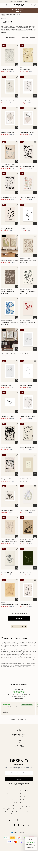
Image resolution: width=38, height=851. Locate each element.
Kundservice (23, 794)
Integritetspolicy (25, 806)
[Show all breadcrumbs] (3, 15)
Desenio (24, 846)
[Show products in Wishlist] (31, 5)
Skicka (19, 779)
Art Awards (14, 817)
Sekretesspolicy (19, 784)
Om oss (16, 791)
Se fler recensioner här (19, 719)
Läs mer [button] (4, 32)
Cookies (22, 803)
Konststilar (10, 14)
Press (16, 797)
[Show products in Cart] (35, 5)
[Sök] (6, 5)
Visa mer (19, 618)
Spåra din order (24, 797)
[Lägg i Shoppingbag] (16, 64)
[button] (31, 843)
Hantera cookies (25, 812)
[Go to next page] (25, 626)
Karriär (16, 803)
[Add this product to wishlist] (16, 45)
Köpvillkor (23, 800)
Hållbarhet (15, 806)
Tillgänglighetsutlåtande (11, 809)
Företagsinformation (12, 800)
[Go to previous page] (12, 626)
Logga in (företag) (12, 820)
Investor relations (13, 794)
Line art (18, 14)
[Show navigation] (3, 5)
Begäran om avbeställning (27, 809)
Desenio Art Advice (25, 791)
